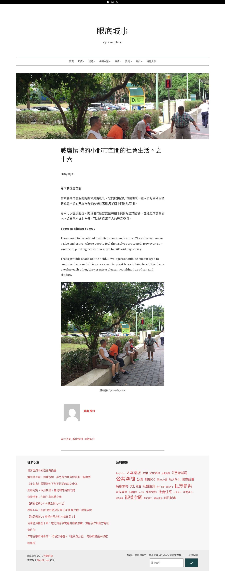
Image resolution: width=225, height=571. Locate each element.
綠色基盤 (119, 498)
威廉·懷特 (89, 411)
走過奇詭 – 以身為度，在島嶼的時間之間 (51, 490)
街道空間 (133, 497)
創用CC (150, 479)
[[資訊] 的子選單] (131, 61)
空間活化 (188, 492)
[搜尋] (191, 562)
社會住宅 (165, 491)
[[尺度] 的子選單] (83, 61)
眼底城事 (112, 31)
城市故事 (188, 479)
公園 (140, 479)
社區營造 (151, 492)
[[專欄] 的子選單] (120, 61)
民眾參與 (183, 486)
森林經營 (161, 486)
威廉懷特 (77, 439)
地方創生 (174, 480)
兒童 (145, 473)
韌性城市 (170, 498)
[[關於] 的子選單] (141, 61)
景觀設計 (89, 439)
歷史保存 (169, 487)
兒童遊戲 (165, 473)
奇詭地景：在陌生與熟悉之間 (44, 497)
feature (120, 473)
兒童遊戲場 (179, 473)
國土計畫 (162, 479)
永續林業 (133, 492)
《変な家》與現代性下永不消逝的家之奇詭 (52, 483)
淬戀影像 (48, 555)
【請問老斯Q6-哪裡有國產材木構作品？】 (51, 516)
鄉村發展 (158, 498)
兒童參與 (154, 473)
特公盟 (141, 492)
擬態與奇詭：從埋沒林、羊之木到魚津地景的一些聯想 (59, 477)
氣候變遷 (121, 492)
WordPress (43, 560)
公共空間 (66, 439)
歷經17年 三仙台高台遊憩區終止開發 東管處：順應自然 (59, 510)
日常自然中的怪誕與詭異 (41, 470)
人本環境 (133, 472)
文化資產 (135, 486)
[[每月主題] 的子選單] (109, 61)
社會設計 (178, 492)
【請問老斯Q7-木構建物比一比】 (46, 503)
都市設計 (148, 498)
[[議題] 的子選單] (94, 61)
